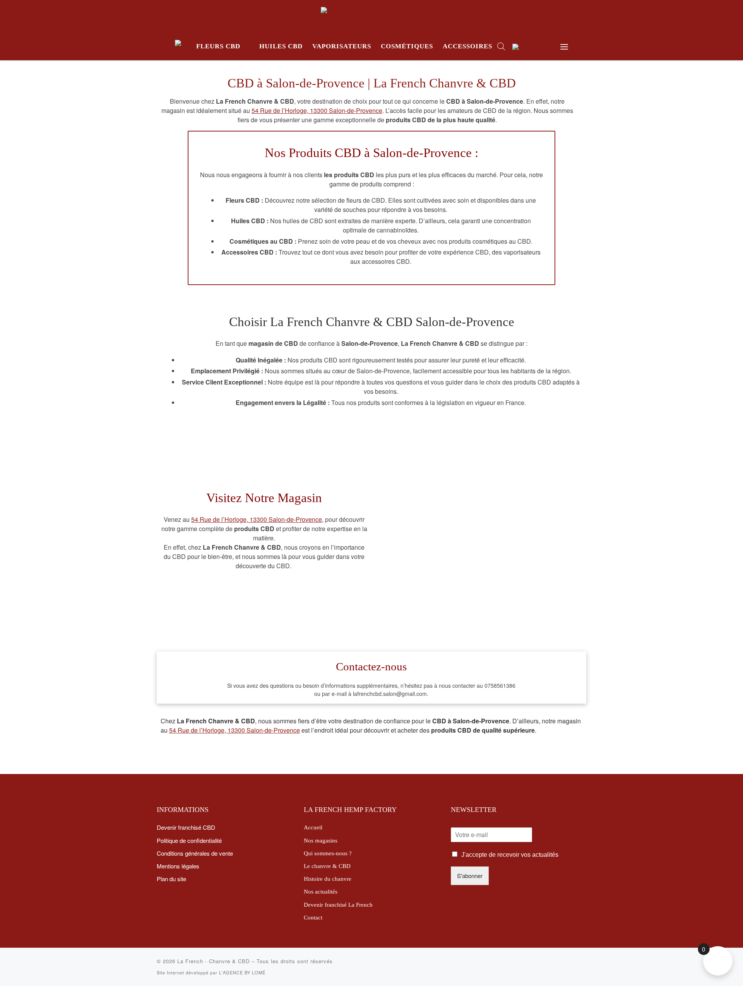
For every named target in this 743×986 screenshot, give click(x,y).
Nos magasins (320, 840)
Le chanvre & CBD (327, 866)
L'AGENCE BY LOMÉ (242, 972)
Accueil (313, 827)
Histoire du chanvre (327, 878)
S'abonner (470, 875)
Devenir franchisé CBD (186, 827)
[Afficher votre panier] (544, 46)
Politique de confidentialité (189, 840)
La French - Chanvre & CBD (213, 961)
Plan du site (171, 878)
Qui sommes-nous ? (328, 853)
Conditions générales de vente (195, 853)
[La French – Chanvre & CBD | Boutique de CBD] (372, 15)
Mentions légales (178, 865)
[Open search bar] (501, 46)
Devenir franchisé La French (338, 904)
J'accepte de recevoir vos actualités (509, 854)
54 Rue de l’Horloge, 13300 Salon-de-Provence (317, 110)
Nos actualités (320, 891)
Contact (313, 917)
